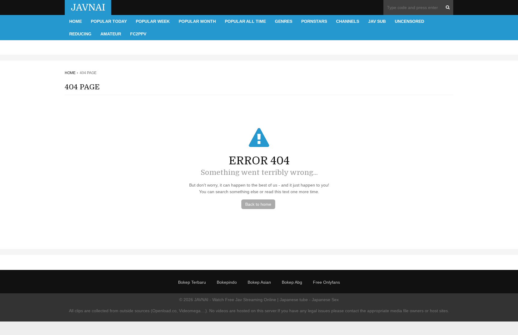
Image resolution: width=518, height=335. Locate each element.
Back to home (258, 204)
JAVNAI (88, 7)
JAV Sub (377, 21)
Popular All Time (245, 21)
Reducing (80, 33)
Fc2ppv (138, 33)
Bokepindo (227, 282)
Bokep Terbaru (192, 282)
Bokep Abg (292, 282)
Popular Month (197, 21)
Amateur (110, 33)
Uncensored (409, 21)
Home (75, 21)
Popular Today (109, 21)
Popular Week (153, 21)
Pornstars (314, 21)
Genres (283, 21)
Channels (347, 21)
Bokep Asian (259, 282)
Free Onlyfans (326, 282)
